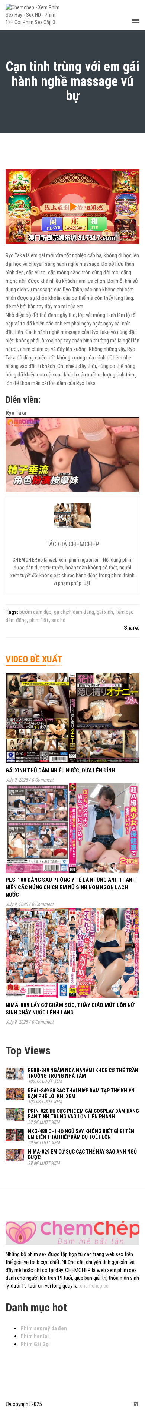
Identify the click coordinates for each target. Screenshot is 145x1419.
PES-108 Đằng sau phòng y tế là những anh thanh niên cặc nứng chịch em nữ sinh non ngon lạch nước (71, 887)
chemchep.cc (94, 1285)
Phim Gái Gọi (35, 1344)
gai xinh (105, 612)
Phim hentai (34, 1336)
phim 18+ (39, 620)
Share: (131, 628)
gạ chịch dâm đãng (74, 612)
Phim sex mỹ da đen (43, 1328)
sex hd (58, 620)
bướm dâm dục (35, 612)
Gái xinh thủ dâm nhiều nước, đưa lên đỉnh (60, 770)
